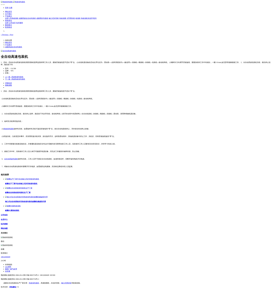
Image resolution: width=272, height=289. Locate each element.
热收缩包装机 (9, 129)
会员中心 (4, 219)
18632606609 (5, 257)
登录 (6, 8)
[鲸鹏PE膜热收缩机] (13, 206)
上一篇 (14, 77)
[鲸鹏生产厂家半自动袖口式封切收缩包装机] (22, 179)
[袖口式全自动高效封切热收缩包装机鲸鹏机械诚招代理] (26, 197)
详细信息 (8, 83)
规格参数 (8, 85)
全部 (6, 18)
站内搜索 (4, 224)
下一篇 (15, 79)
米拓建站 (13, 287)
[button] (4, 35)
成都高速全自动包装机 (13, 47)
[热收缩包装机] (136, 2)
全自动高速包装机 (11, 159)
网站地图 (4, 228)
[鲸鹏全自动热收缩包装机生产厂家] (18, 188)
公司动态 (4, 215)
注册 (10, 8)
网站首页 (8, 12)
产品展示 (8, 45)
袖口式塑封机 (66, 283)
